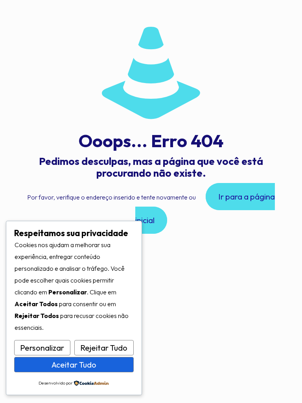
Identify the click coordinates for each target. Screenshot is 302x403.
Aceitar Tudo (74, 365)
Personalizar (42, 348)
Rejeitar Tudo (103, 348)
